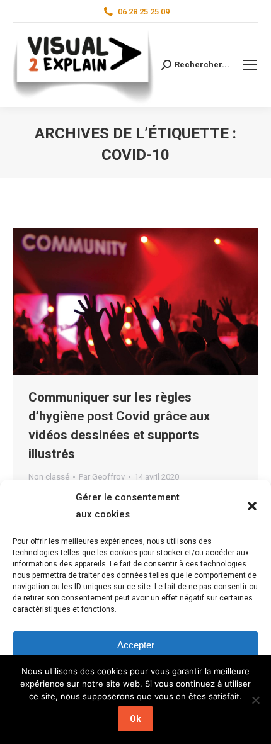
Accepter (135, 645)
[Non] (255, 700)
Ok (135, 719)
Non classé (48, 477)
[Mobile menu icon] (250, 65)
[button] (252, 506)
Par (102, 477)
